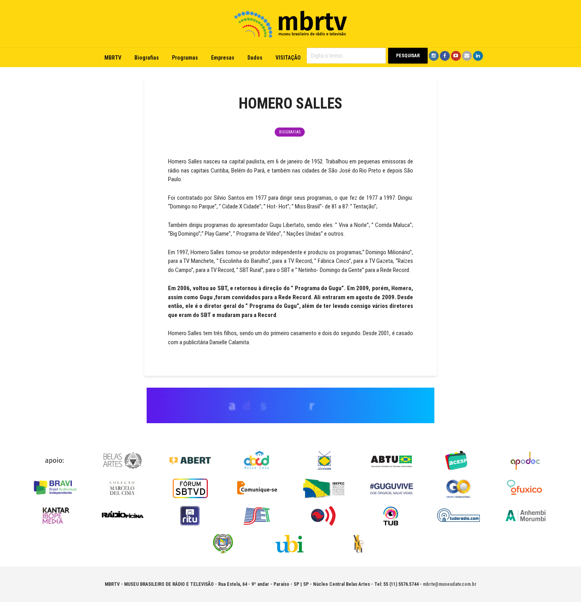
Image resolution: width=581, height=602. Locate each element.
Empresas (222, 57)
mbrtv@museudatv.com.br (450, 584)
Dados (254, 57)
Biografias (146, 57)
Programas (185, 57)
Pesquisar (408, 55)
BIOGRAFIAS (289, 132)
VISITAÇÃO (288, 57)
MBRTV (112, 57)
